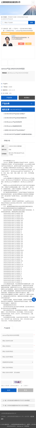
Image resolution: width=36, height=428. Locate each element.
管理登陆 (26, 426)
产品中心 (16, 28)
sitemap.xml (20, 426)
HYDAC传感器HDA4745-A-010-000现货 (17, 405)
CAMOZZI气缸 (10, 30)
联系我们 (26, 97)
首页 (10, 28)
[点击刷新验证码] (17, 382)
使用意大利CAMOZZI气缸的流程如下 (14, 130)
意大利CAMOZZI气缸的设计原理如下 (14, 113)
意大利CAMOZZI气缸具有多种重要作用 (15, 118)
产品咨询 (9, 97)
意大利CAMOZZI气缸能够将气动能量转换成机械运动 (18, 134)
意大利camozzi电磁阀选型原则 (13, 126)
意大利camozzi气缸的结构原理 (13, 122)
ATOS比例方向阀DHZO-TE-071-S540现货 (18, 400)
